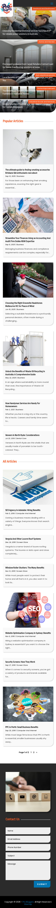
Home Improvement (46, 88)
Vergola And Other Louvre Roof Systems (23, 539)
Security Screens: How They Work (20, 662)
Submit (42, 884)
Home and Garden (47, 42)
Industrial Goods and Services (42, 101)
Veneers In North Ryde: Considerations (22, 435)
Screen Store (22, 542)
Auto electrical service (45, 75)
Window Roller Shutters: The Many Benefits (24, 567)
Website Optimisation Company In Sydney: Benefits (28, 633)
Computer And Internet (26, 513)
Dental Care (21, 438)
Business (20, 176)
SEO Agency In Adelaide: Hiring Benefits (22, 510)
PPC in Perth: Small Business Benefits (21, 727)
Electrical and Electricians (44, 8)
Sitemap (28, 904)
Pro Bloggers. (28, 902)
